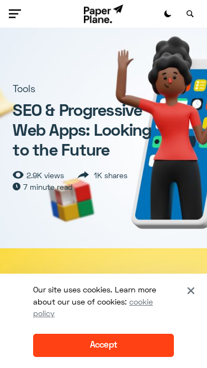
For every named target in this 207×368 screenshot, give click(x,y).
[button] (17, 14)
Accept (103, 345)
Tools (24, 89)
